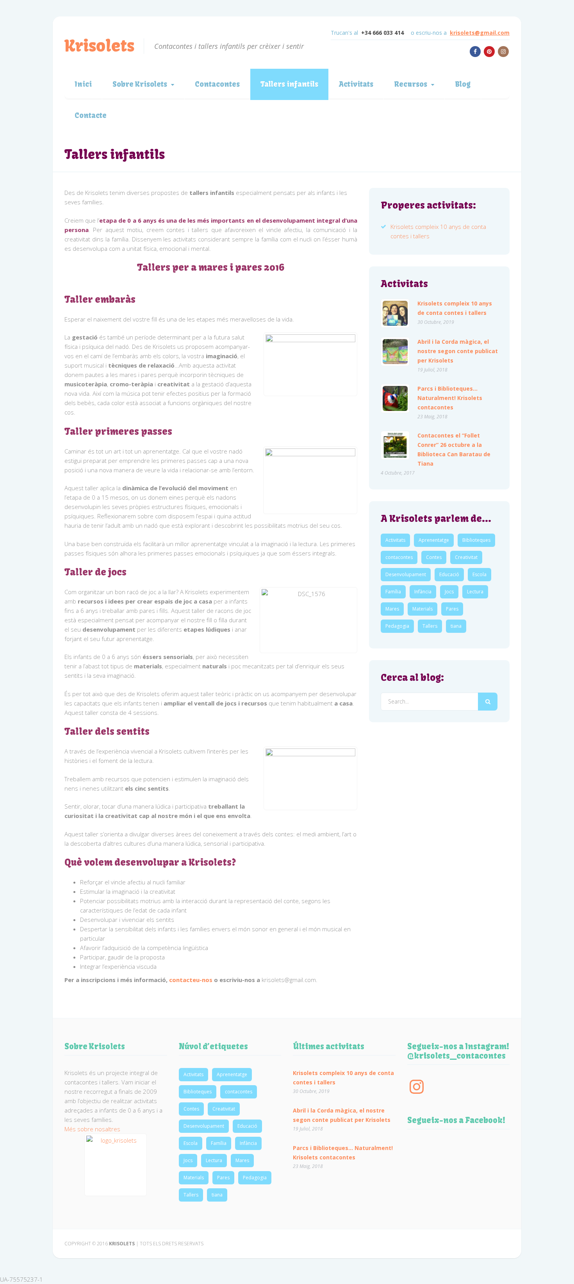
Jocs (449, 591)
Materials (422, 608)
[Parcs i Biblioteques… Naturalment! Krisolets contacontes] (395, 398)
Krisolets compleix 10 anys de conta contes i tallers (454, 308)
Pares (452, 608)
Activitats (356, 84)
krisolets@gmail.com (480, 32)
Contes (434, 557)
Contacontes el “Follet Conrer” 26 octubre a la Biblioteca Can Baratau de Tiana (453, 449)
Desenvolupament (405, 574)
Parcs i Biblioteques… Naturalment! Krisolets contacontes (449, 398)
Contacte (91, 115)
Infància (422, 591)
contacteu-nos (190, 980)
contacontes (399, 557)
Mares (392, 608)
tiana (456, 626)
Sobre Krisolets (139, 84)
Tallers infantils (289, 84)
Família (393, 591)
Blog (463, 84)
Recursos (410, 84)
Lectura (475, 591)
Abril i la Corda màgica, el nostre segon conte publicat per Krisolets (457, 351)
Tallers (429, 626)
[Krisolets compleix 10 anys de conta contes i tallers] (395, 313)
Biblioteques (476, 540)
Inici (83, 84)
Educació (449, 574)
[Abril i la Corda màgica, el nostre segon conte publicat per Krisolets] (395, 351)
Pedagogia (397, 626)
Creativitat (466, 557)
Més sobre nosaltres (92, 1129)
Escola (479, 574)
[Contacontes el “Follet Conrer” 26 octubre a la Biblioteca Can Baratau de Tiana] (395, 445)
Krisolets (99, 46)
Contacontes (217, 84)
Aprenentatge (434, 540)
